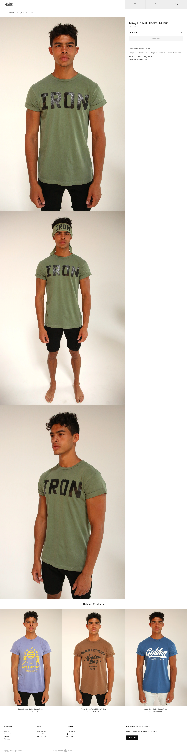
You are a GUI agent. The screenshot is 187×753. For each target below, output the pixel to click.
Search (6, 731)
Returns (6, 736)
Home (6, 13)
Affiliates (7, 739)
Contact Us (7, 734)
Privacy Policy (41, 731)
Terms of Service (42, 734)
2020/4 (12, 13)
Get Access (132, 737)
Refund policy (41, 736)
